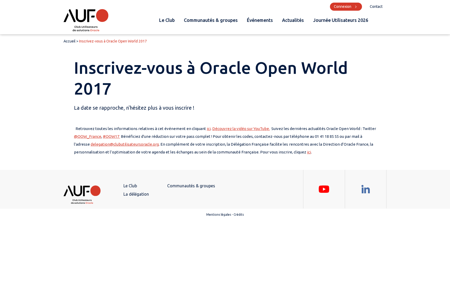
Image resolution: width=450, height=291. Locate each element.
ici (209, 128)
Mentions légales (218, 214)
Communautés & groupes (211, 20)
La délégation (136, 194)
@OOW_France (87, 136)
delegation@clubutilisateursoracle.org (125, 144)
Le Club (167, 20)
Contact (376, 6)
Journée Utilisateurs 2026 (340, 20)
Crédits (239, 214)
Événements (260, 20)
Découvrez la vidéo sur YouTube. (241, 128)
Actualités (293, 20)
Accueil (70, 41)
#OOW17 (111, 136)
